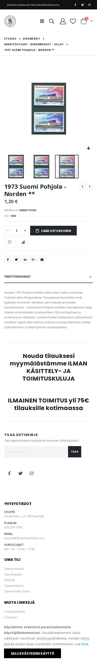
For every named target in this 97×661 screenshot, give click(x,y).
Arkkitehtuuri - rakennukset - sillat (34, 44)
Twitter (16, 259)
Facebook (8, 259)
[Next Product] (89, 186)
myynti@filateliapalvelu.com (24, 538)
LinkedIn (25, 259)
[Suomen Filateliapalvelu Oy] (10, 21)
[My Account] (63, 21)
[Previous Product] (82, 186)
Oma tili (9, 580)
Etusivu (10, 38)
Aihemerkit (31, 38)
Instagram (31, 473)
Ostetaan (11, 617)
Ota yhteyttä (13, 574)
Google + (33, 259)
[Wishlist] (73, 21)
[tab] (48, 277)
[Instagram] (89, 5)
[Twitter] (82, 5)
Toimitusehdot (14, 611)
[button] (88, 148)
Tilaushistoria (14, 585)
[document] (49, 641)
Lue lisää (81, 644)
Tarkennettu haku (17, 591)
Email (42, 259)
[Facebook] (75, 5)
